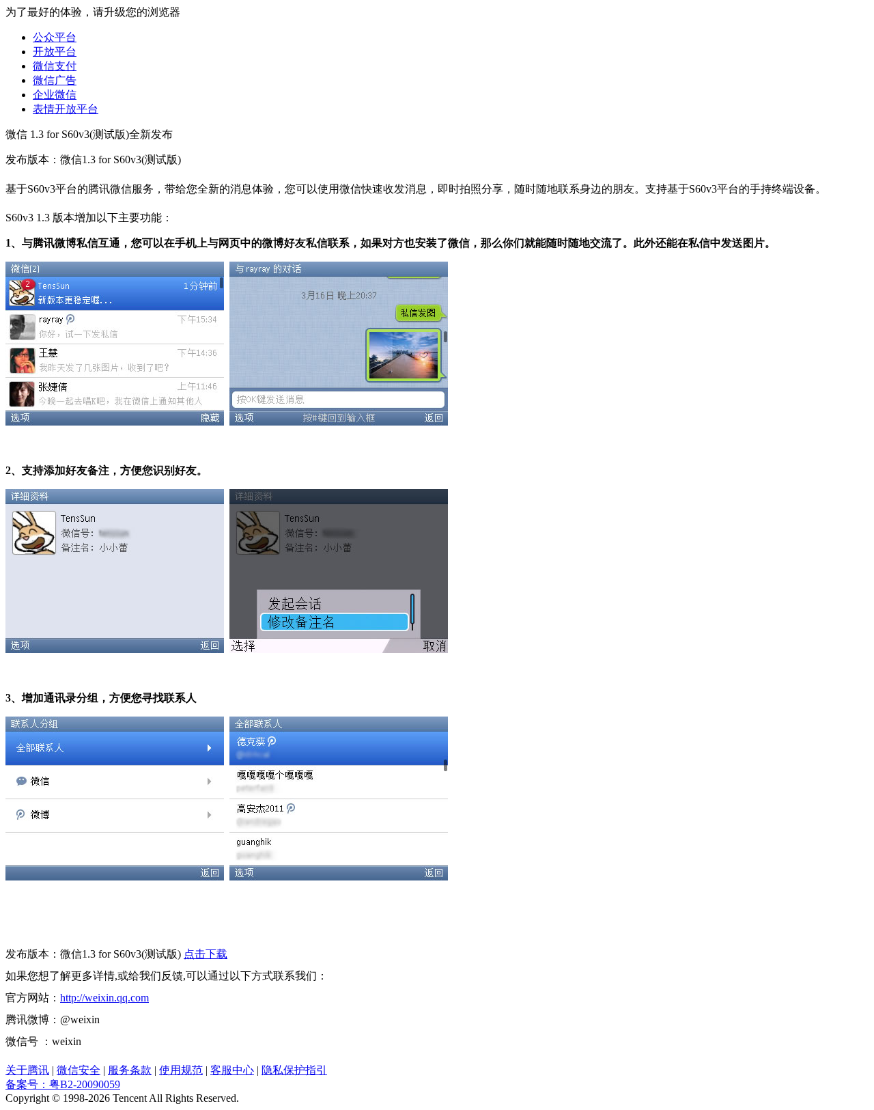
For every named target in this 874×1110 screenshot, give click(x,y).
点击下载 (205, 954)
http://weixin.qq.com (104, 997)
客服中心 (232, 1070)
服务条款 (130, 1070)
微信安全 (78, 1070)
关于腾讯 (27, 1070)
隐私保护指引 (294, 1070)
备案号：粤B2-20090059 (62, 1084)
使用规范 (181, 1070)
